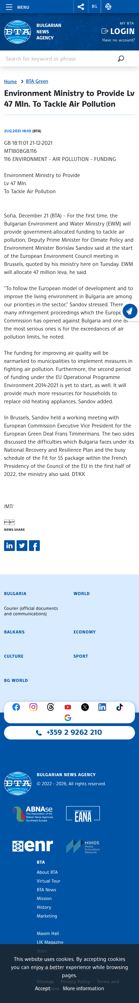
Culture (14, 656)
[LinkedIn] (104, 707)
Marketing (47, 916)
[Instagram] (35, 707)
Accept (42, 988)
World (82, 593)
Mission (44, 898)
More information (83, 988)
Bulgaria (15, 593)
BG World (16, 680)
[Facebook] (18, 707)
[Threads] (52, 707)
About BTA (47, 872)
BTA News (46, 890)
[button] (81, 6)
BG (95, 6)
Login (122, 31)
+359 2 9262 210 (74, 732)
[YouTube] (69, 707)
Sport (81, 656)
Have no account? (118, 39)
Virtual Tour (48, 881)
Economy (85, 632)
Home (10, 81)
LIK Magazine (50, 942)
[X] (87, 707)
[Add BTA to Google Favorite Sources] (69, 718)
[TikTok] (121, 707)
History (44, 907)
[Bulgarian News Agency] (17, 784)
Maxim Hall (48, 933)
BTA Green (37, 81)
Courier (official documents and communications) (31, 611)
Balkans (14, 632)
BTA (41, 862)
